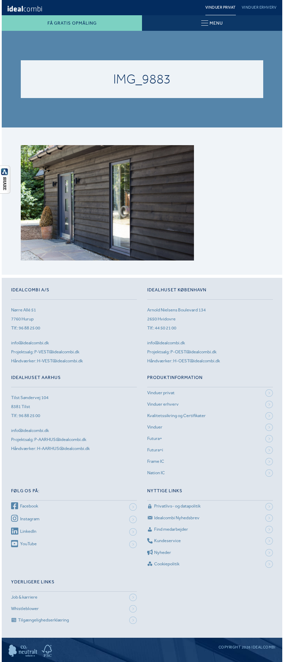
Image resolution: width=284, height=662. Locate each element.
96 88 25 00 (29, 327)
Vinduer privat (220, 7)
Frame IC (155, 461)
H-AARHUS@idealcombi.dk (63, 448)
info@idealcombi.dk (30, 342)
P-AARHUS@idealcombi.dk (60, 439)
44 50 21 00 (165, 327)
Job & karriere (24, 597)
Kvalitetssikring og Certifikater (176, 415)
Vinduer (154, 427)
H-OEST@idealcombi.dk (196, 360)
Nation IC (156, 472)
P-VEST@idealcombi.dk (56, 351)
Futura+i (155, 449)
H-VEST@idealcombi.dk (60, 360)
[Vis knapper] (5, 191)
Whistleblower (25, 608)
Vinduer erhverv (259, 7)
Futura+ (154, 438)
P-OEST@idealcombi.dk (193, 351)
